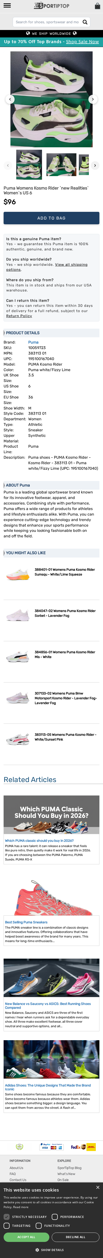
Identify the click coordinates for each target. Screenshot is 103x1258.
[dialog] (51, 1220)
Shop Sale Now (82, 42)
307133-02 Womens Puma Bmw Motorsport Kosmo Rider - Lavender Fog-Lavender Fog (66, 698)
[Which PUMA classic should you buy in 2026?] (51, 825)
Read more (21, 1207)
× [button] (97, 1187)
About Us (16, 1168)
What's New (66, 1174)
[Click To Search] (85, 22)
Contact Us (18, 1180)
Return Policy (19, 316)
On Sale (63, 1180)
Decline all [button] (75, 1237)
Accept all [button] (26, 1237)
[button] (7, 6)
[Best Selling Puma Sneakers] (51, 906)
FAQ (13, 1174)
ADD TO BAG (51, 218)
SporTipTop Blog (69, 1168)
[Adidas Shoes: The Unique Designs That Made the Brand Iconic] (51, 1067)
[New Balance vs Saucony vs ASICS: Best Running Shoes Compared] (51, 985)
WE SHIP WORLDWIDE (51, 34)
